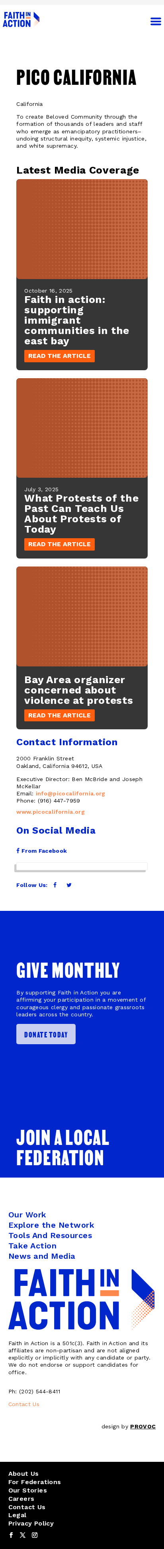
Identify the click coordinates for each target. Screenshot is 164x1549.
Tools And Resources (50, 1235)
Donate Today (46, 1034)
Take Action (32, 1245)
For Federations (34, 1482)
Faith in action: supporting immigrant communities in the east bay (76, 320)
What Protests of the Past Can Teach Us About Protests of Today (81, 513)
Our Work (27, 1214)
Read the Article (59, 355)
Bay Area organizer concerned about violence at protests (78, 690)
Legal (17, 1515)
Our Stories (27, 1490)
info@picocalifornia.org (70, 793)
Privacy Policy (31, 1523)
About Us (23, 1473)
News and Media (42, 1256)
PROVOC (143, 1426)
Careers (21, 1498)
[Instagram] (34, 1535)
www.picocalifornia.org (50, 812)
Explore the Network (51, 1225)
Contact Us (24, 1404)
